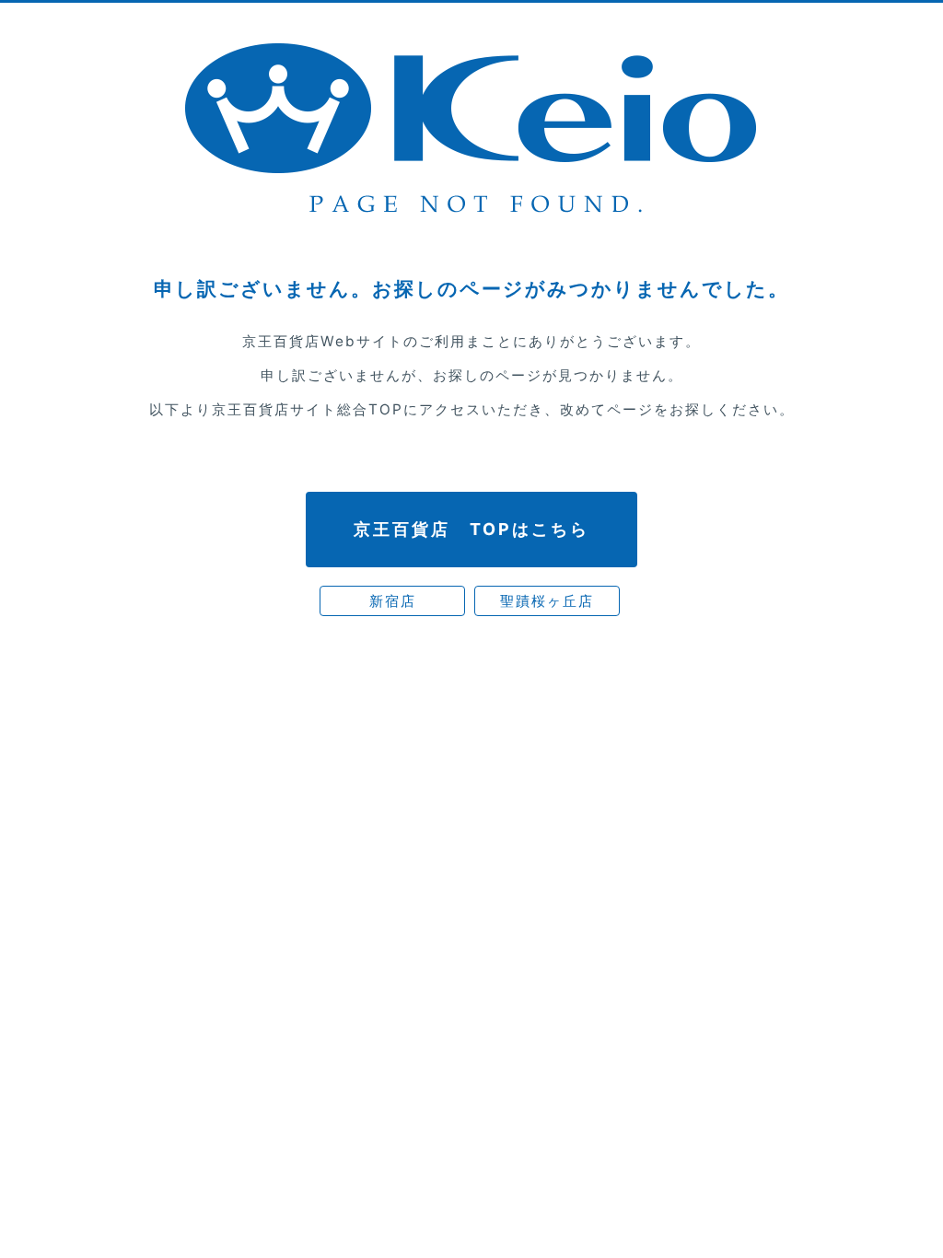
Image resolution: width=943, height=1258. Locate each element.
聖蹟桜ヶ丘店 (547, 601)
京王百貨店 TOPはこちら (471, 529)
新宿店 (392, 601)
